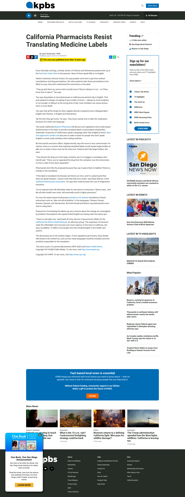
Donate (92, 396)
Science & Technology (32, 430)
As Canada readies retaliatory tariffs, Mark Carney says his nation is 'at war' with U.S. (143, 338)
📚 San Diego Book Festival (140, 44)
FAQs (99, 472)
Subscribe (143, 128)
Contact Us (101, 468)
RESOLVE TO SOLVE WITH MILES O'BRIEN (141, 262)
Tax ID (129, 476)
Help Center (101, 484)
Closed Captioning (103, 465)
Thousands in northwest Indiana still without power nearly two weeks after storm (142, 314)
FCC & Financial (73, 472)
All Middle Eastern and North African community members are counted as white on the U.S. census (142, 183)
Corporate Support (133, 461)
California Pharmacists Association (50, 182)
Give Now (152, 5)
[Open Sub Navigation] (44, 22)
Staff (69, 488)
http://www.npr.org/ (77, 254)
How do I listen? (102, 476)
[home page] (40, 6)
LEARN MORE (24, 485)
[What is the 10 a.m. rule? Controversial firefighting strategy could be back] (75, 418)
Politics (96, 430)
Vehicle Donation (132, 480)
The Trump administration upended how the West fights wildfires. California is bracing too (143, 436)
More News (32, 406)
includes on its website (78, 197)
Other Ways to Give (133, 472)
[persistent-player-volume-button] (35, 15)
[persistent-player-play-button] (28, 15)
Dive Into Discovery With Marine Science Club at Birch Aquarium (140, 223)
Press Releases (73, 480)
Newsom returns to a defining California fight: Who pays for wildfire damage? (109, 435)
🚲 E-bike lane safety (138, 40)
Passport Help (102, 480)
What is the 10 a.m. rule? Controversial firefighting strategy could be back (73, 435)
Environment (63, 430)
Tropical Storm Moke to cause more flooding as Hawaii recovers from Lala (142, 350)
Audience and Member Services (107, 461)
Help (143, 22)
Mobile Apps (72, 476)
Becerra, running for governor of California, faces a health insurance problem (142, 302)
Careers (70, 468)
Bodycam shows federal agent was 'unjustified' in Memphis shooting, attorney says (142, 326)
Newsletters (72, 465)
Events (133, 22)
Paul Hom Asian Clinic (48, 73)
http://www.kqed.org (90, 249)
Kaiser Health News (93, 246)
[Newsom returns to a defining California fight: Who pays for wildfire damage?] (109, 418)
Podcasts (104, 22)
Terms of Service (73, 492)
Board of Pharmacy (62, 127)
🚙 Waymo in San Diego (139, 49)
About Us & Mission (74, 461)
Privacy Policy (72, 484)
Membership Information (135, 468)
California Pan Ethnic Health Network (51, 222)
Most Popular (134, 272)
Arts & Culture (75, 22)
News (40, 22)
